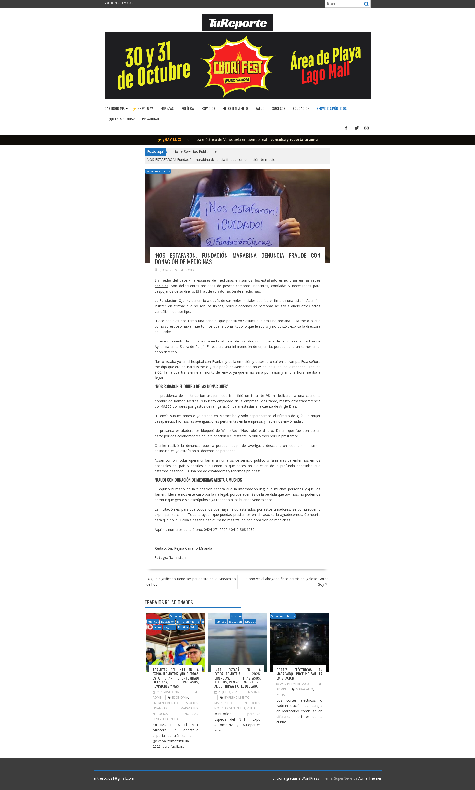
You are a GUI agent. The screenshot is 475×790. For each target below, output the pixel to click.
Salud (260, 108)
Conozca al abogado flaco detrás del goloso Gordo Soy (287, 581)
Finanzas (167, 108)
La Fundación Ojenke (172, 300)
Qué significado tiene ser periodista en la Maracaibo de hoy (191, 581)
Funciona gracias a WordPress (295, 778)
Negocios (170, 627)
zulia (174, 719)
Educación (301, 108)
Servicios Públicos (332, 108)
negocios (160, 714)
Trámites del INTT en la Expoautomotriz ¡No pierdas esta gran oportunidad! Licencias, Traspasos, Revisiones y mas (176, 678)
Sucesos (278, 108)
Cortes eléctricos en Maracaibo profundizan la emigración (299, 674)
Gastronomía (115, 108)
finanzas (160, 708)
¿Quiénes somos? (121, 118)
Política (187, 108)
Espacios (208, 108)
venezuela (161, 719)
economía (180, 697)
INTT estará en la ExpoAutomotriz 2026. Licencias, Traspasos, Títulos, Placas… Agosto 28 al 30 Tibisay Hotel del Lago (237, 678)
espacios (191, 703)
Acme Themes (370, 778)
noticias (191, 714)
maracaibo (189, 708)
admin (189, 270)
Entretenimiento (235, 108)
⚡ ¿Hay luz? (142, 108)
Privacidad (150, 118)
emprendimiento (165, 703)
